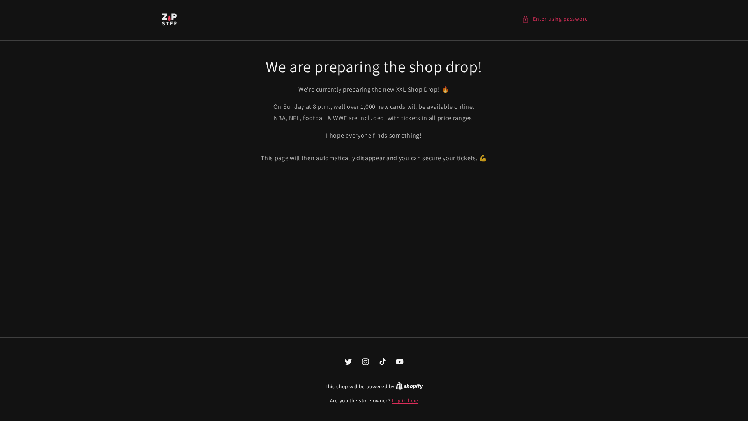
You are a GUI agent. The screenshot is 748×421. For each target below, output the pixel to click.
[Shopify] (409, 386)
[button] (555, 19)
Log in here (405, 400)
